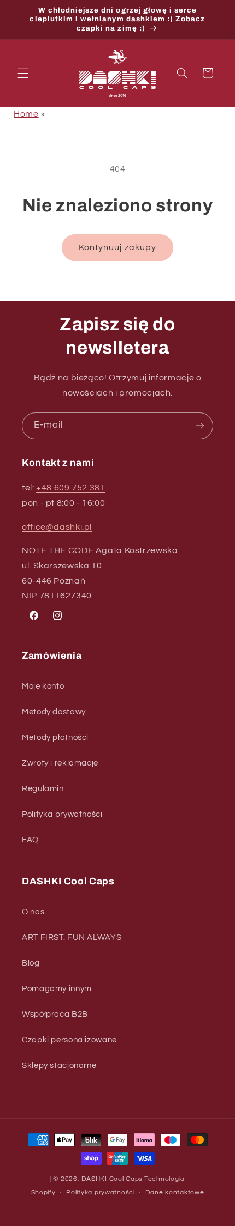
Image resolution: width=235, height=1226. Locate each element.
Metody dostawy (54, 712)
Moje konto (43, 686)
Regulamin (43, 789)
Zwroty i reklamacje (60, 763)
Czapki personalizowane (69, 1040)
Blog (31, 963)
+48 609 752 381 (70, 487)
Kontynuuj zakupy (117, 247)
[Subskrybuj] (200, 425)
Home (26, 114)
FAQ (30, 840)
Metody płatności (55, 737)
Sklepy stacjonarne (59, 1065)
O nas (33, 912)
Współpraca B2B (55, 1014)
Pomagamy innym (57, 989)
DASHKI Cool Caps (112, 1179)
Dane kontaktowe (174, 1192)
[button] (23, 73)
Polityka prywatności (62, 814)
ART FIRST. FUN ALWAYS (71, 937)
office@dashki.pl (57, 527)
